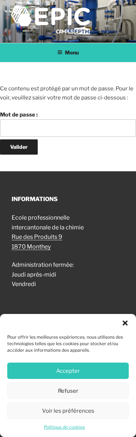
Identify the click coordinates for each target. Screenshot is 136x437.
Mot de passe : (19, 114)
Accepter (68, 371)
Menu (72, 52)
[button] (125, 323)
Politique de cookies (64, 427)
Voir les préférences (68, 411)
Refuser (68, 391)
